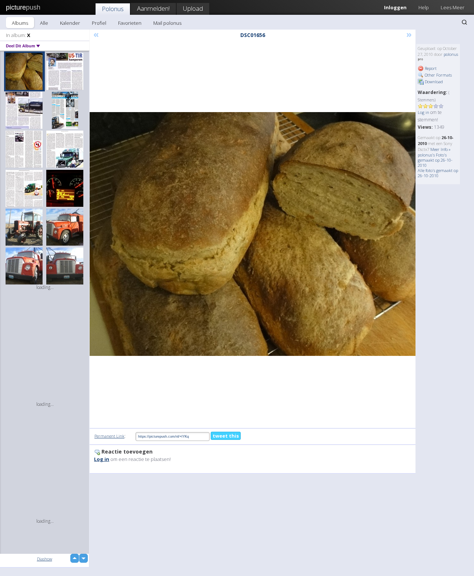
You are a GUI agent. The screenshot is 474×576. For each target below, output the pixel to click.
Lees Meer (452, 7)
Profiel (99, 23)
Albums (20, 23)
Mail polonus (167, 23)
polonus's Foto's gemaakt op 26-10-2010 (435, 160)
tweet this (226, 435)
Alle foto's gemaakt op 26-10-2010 (438, 173)
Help (423, 7)
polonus (451, 54)
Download (433, 81)
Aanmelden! (153, 8)
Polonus (113, 8)
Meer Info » (440, 149)
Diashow (44, 559)
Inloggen (395, 7)
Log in (423, 112)
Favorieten (129, 23)
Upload (193, 8)
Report (430, 68)
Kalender (70, 23)
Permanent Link (109, 436)
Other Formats (438, 75)
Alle (44, 23)
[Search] (464, 22)
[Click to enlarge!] (252, 234)
